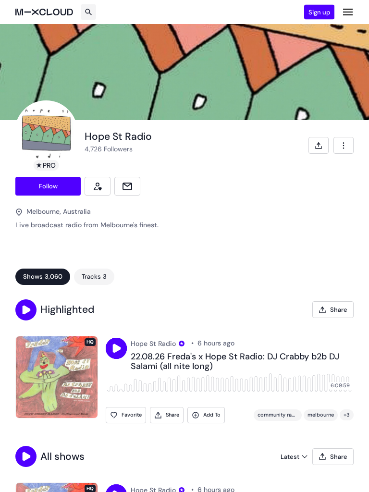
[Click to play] (116, 348)
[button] (26, 309)
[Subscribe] (98, 186)
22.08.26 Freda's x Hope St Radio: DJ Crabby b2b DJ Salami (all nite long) (235, 361)
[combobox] (343, 145)
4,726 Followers (109, 149)
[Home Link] (44, 12)
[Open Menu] (348, 12)
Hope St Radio (153, 343)
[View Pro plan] (181, 343)
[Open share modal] (318, 145)
